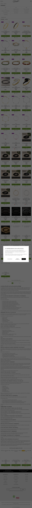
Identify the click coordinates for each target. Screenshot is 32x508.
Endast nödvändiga (18, 259)
